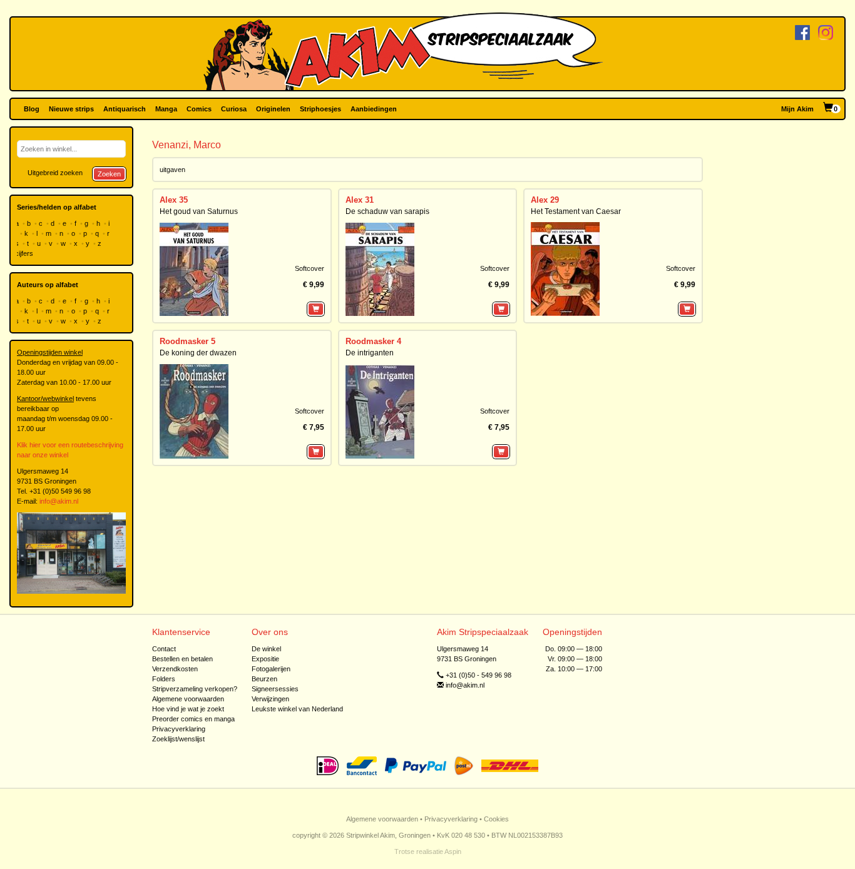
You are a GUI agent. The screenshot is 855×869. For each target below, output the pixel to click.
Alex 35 (174, 200)
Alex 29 (545, 200)
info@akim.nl (58, 501)
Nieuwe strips (71, 109)
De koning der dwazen (198, 352)
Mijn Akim (797, 109)
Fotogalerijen (271, 669)
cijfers (25, 253)
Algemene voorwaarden (188, 699)
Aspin (452, 851)
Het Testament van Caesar (576, 211)
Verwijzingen (270, 699)
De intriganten (370, 352)
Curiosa (234, 109)
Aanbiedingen (374, 109)
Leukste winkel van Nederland (297, 709)
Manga (166, 109)
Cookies (496, 819)
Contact (164, 649)
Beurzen (264, 679)
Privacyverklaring (178, 729)
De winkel (266, 649)
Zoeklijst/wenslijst (178, 739)
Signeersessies (275, 689)
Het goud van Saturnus (199, 211)
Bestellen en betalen (182, 659)
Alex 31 (360, 200)
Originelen (273, 109)
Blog (31, 109)
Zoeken (109, 174)
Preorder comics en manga (193, 719)
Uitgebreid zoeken (55, 172)
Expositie (265, 659)
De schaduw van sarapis (387, 211)
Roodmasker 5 (187, 341)
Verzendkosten (175, 669)
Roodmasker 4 (373, 341)
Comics (199, 109)
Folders (163, 679)
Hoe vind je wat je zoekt (188, 709)
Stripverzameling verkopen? (194, 689)
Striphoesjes (320, 109)
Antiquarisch (124, 109)
